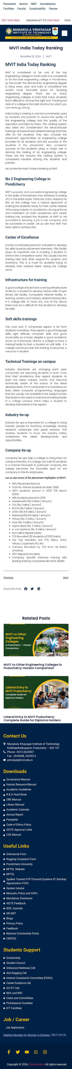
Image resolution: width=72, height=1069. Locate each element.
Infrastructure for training (26, 280)
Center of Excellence (22, 237)
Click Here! (46, 20)
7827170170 (58, 1035)
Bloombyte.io (37, 1064)
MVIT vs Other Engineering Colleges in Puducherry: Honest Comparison (33, 666)
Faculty (21, 8)
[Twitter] (18, 1052)
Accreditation (48, 4)
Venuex (53, 8)
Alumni (23, 4)
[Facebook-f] (9, 1052)
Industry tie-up (17, 415)
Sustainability (37, 8)
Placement (9, 4)
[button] (64, 33)
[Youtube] (27, 1052)
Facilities (8, 8)
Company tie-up (18, 450)
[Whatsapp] (36, 1052)
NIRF (34, 4)
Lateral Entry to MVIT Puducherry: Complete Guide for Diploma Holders (32, 718)
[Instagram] (45, 1052)
